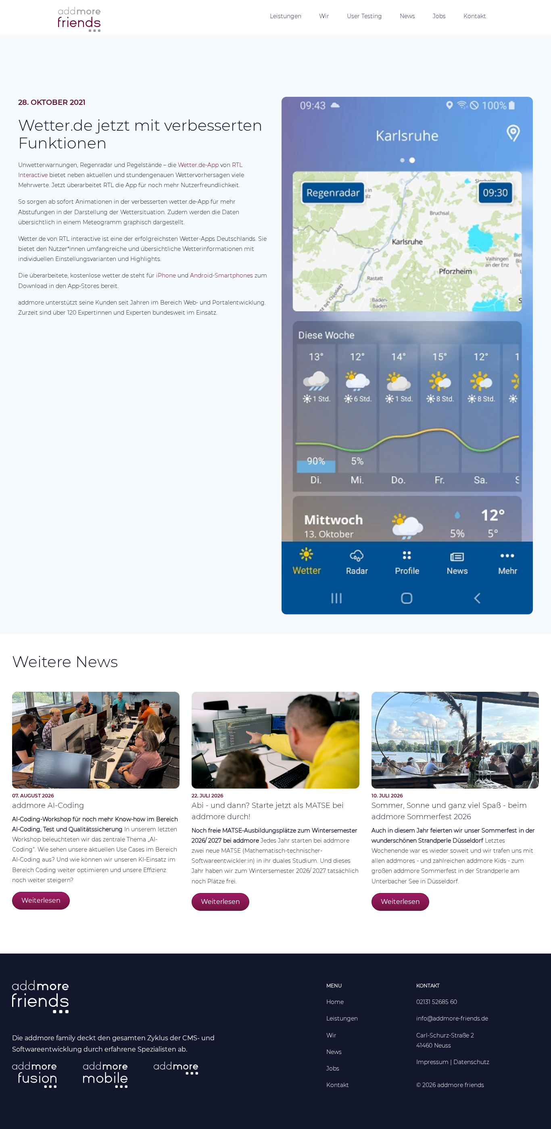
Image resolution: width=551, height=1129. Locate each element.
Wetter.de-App (198, 165)
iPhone (166, 275)
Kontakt (474, 16)
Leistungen (285, 16)
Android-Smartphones (221, 275)
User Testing (364, 16)
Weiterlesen (41, 900)
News (407, 16)
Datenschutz (471, 1062)
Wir (324, 16)
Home (335, 1002)
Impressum (432, 1062)
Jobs (439, 16)
